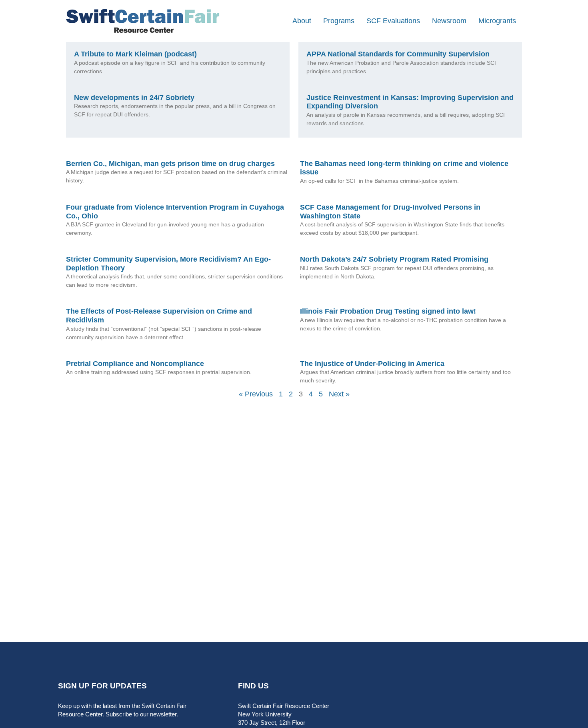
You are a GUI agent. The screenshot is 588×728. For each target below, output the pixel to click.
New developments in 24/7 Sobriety (134, 98)
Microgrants (497, 21)
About (301, 21)
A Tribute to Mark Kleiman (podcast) (135, 54)
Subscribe (119, 714)
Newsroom (449, 21)
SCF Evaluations (393, 21)
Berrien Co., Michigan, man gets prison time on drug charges (170, 164)
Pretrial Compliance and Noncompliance (135, 364)
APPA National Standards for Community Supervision (398, 54)
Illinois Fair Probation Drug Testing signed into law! (388, 311)
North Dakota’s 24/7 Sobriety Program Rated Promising (394, 259)
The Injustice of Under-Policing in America (372, 364)
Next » (339, 394)
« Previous (256, 394)
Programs (338, 21)
